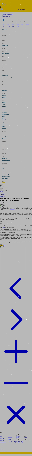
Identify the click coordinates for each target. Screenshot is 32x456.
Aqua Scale (27, 24)
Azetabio (18, 26)
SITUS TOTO (2, 438)
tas (2, 32)
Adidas (8, 24)
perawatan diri (3, 156)
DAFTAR (25, 10)
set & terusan (3, 40)
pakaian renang (4, 64)
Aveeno (9, 26)
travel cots (3, 104)
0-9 (28, 21)
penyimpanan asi (4, 141)
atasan (2, 67)
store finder (8, 15)
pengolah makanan (5, 134)
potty (3, 168)
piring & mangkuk (4, 131)
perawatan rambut (4, 153)
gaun (2, 57)
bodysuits (3, 43)
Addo (3, 24)
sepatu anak (3, 48)
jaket (2, 71)
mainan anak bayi (5, 178)
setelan (3, 70)
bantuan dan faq (10, 439)
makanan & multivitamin (6, 136)
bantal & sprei (4, 112)
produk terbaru (4, 29)
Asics (3, 26)
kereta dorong (4, 90)
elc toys (3, 181)
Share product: (2, 246)
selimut (3, 110)
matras (3, 118)
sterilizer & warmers (5, 122)
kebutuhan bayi (4, 37)
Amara (22, 24)
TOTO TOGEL (10, 441)
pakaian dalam (3, 73)
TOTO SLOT (2, 440)
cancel (6, 190)
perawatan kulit (4, 149)
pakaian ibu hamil (5, 75)
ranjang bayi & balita (5, 114)
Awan (13, 26)
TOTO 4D (1, 444)
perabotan (3, 116)
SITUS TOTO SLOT (3, 442)
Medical (3, 164)
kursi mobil (4, 97)
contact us (8, 16)
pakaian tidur (4, 87)
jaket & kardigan (4, 60)
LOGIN (24, 9)
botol (3, 120)
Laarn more (10, 203)
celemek (3, 126)
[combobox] (4, 187)
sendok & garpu (4, 132)
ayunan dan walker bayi (6, 174)
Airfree (13, 24)
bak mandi (3, 170)
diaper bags (4, 106)
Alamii (18, 24)
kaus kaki (3, 51)
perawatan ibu (4, 158)
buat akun (3, 193)
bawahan (3, 56)
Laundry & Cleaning (4, 163)
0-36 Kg (3, 100)
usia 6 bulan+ (3, 93)
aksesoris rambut (4, 35)
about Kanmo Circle (10, 14)
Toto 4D (3, 227)
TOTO (1, 436)
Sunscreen (3, 150)
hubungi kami (10, 437)
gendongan (4, 102)
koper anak (4, 95)
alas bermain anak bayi (6, 176)
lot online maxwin (12, 209)
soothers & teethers (5, 124)
